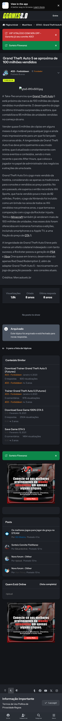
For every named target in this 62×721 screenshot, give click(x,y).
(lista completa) (48, 584)
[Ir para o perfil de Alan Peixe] (7, 570)
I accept (52, 702)
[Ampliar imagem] (31, 89)
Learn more (6, 5)
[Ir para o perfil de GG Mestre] (7, 534)
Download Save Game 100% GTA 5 (24, 409)
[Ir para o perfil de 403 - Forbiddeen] (5, 72)
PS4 (52, 251)
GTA (27, 235)
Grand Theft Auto (42, 96)
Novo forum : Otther (21, 556)
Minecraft (17, 216)
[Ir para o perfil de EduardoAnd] (7, 547)
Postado (33, 537)
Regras (17, 707)
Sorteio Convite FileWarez (24, 544)
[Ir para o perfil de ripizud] (7, 558)
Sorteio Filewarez (18, 45)
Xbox (7, 256)
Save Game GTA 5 (15, 429)
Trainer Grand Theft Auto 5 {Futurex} (25, 390)
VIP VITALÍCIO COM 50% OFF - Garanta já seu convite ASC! (23, 35)
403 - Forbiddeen (20, 71)
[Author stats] (58, 73)
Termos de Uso (10, 704)
